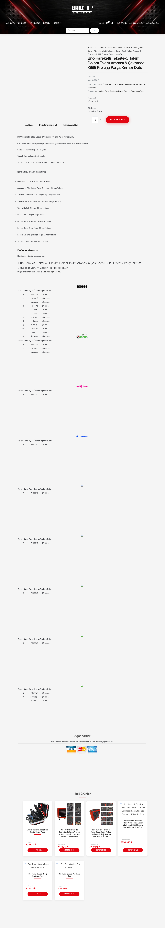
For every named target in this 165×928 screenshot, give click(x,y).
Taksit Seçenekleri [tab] (70, 125)
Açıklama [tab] (29, 125)
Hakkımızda (35, 23)
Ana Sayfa (10, 23)
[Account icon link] (112, 23)
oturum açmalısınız (52, 272)
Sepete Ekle (117, 120)
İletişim (46, 23)
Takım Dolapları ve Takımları (118, 48)
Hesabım (57, 23)
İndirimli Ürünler (102, 84)
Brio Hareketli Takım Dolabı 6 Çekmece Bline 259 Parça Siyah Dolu (119, 91)
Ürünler (22, 23)
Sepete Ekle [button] (38, 850)
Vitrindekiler (92, 87)
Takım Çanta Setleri (116, 84)
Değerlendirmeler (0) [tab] (48, 125)
